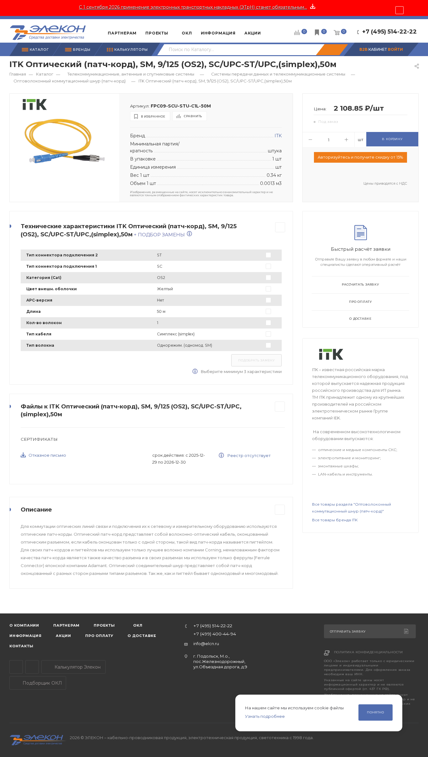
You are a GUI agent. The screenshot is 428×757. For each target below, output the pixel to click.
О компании (24, 625)
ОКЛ (137, 625)
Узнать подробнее (265, 716)
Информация (25, 635)
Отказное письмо (47, 455)
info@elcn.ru (206, 643)
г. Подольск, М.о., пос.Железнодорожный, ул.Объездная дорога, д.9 (220, 662)
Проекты (104, 625)
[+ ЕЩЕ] (275, 30)
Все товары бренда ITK (335, 520)
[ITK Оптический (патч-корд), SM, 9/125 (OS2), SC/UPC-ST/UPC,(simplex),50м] (64, 140)
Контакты (21, 646)
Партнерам (66, 625)
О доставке (360, 318)
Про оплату (360, 301)
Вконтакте (32, 667)
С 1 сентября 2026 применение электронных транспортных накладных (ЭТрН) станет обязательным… (193, 7)
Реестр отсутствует (249, 455)
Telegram (16, 667)
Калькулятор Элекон (77, 667)
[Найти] (332, 49)
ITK (278, 136)
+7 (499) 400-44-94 (214, 634)
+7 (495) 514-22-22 (389, 31)
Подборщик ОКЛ (41, 683)
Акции (63, 635)
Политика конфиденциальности (368, 652)
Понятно (375, 712)
